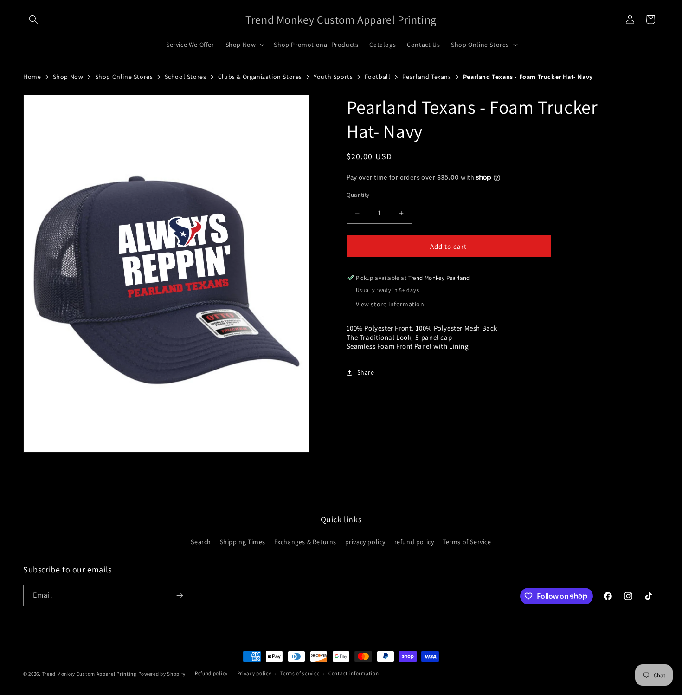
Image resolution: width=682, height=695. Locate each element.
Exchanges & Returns (305, 542)
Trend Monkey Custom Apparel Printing (89, 673)
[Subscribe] (179, 595)
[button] (33, 19)
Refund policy (211, 673)
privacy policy (365, 542)
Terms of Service (467, 542)
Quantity (358, 195)
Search (201, 542)
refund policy (414, 542)
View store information (390, 304)
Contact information (353, 673)
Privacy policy (254, 673)
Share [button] (365, 372)
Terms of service (299, 673)
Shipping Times (242, 542)
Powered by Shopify (162, 673)
